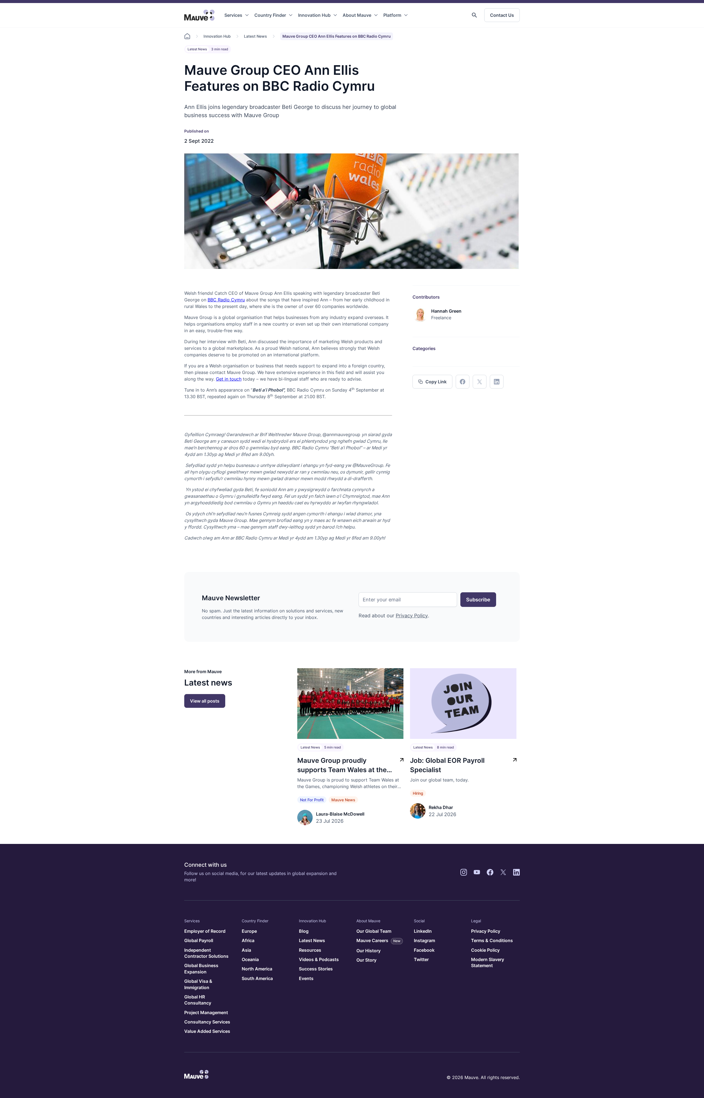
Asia (246, 950)
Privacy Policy (412, 615)
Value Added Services (207, 1031)
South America (257, 978)
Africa (248, 940)
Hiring (418, 793)
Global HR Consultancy (197, 1000)
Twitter (421, 959)
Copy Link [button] (436, 381)
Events (306, 978)
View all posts (204, 701)
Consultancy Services (207, 1022)
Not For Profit (312, 799)
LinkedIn (423, 931)
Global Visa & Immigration (198, 984)
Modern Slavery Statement (487, 962)
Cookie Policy (485, 950)
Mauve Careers (378, 940)
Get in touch (228, 379)
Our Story (366, 960)
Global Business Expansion (201, 968)
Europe (249, 931)
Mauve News (343, 799)
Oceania (250, 959)
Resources (310, 950)
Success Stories (316, 969)
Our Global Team (373, 931)
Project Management (206, 1012)
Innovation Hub (314, 15)
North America (257, 969)
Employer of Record (205, 931)
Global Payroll (198, 940)
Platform (392, 15)
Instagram (424, 940)
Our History (368, 950)
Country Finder (270, 15)
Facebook (424, 950)
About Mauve (357, 15)
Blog (304, 931)
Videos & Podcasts (319, 959)
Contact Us (502, 15)
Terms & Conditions (492, 940)
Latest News (255, 36)
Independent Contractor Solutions (206, 953)
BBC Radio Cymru (226, 299)
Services (233, 15)
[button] (474, 15)
